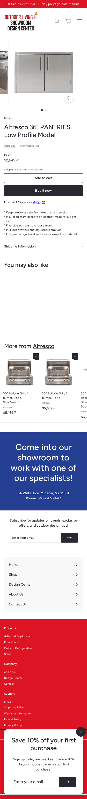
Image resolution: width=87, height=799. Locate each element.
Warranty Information (17, 713)
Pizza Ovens (11, 642)
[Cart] (68, 21)
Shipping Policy (14, 707)
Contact (9, 683)
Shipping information (20, 246)
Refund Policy (12, 719)
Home (8, 118)
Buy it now (43, 191)
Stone (8, 654)
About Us (9, 672)
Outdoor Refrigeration (18, 648)
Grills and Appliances (17, 636)
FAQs (7, 701)
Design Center (13, 678)
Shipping (9, 169)
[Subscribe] (67, 782)
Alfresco (9, 145)
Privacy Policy (13, 725)
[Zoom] (69, 98)
